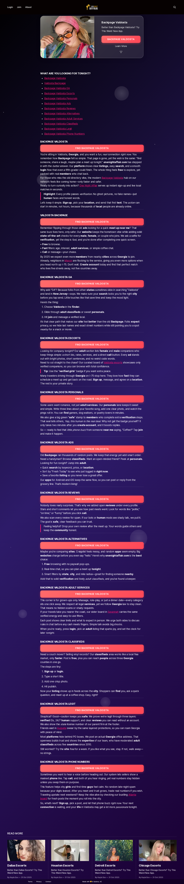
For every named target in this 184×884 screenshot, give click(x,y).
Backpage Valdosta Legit (58, 128)
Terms (30, 881)
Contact (48, 881)
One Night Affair (88, 185)
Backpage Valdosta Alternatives (62, 113)
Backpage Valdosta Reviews (60, 108)
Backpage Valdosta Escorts (59, 93)
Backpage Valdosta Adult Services (63, 118)
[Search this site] (174, 7)
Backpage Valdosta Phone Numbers (64, 133)
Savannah (113, 611)
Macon (68, 260)
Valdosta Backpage (55, 83)
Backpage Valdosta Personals (60, 98)
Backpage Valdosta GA (57, 88)
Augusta (61, 728)
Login (10, 7)
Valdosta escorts (113, 362)
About (28, 7)
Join (19, 7)
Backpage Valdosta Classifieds (61, 123)
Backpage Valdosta (55, 78)
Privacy (39, 881)
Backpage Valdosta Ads (57, 103)
